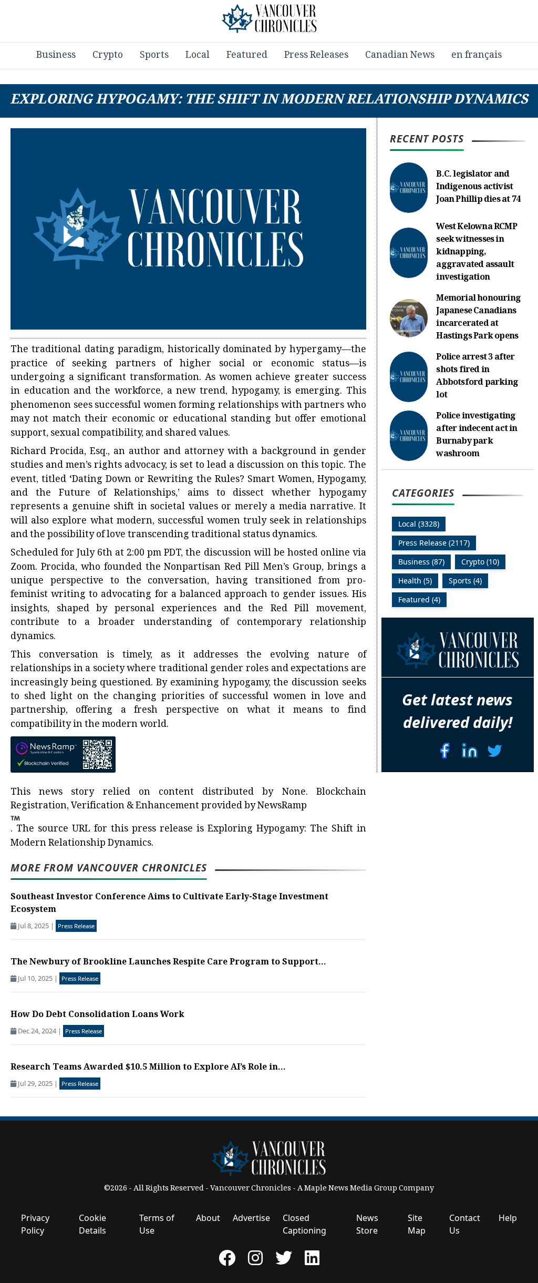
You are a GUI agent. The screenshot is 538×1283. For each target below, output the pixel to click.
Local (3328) (418, 524)
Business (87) (421, 562)
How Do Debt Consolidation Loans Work (97, 1015)
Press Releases (316, 56)
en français (476, 56)
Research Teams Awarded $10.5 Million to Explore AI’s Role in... (148, 1068)
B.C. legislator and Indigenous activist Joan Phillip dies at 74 (478, 187)
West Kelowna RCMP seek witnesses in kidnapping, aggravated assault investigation (476, 252)
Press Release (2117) (434, 543)
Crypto (107, 56)
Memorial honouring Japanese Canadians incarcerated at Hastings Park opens (478, 318)
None (294, 792)
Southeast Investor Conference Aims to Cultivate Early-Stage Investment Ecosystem (169, 903)
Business (56, 56)
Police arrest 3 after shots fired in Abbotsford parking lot (477, 377)
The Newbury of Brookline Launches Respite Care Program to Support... (168, 963)
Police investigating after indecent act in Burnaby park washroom (476, 435)
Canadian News (399, 56)
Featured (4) (419, 599)
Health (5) (415, 581)
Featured (246, 56)
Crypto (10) (480, 562)
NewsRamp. (159, 817)
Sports (154, 56)
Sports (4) (465, 581)
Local (197, 56)
